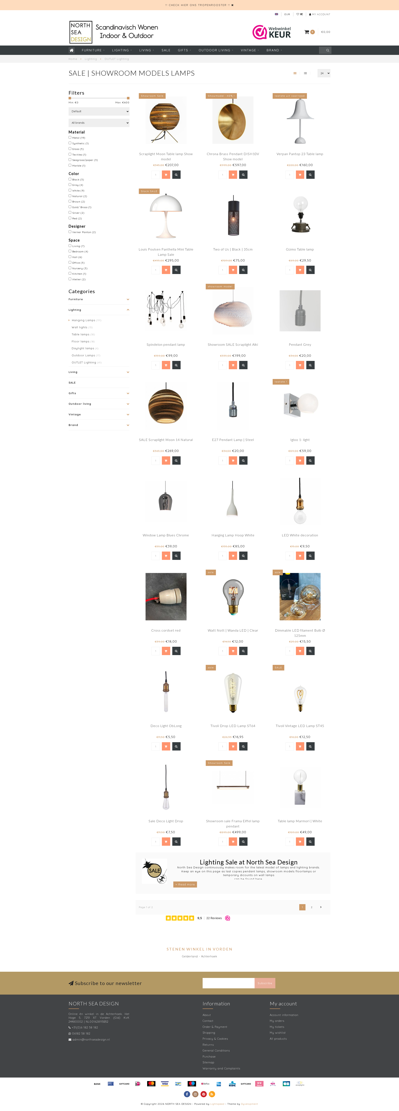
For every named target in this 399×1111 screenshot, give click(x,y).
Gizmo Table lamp (300, 249)
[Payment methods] (97, 1084)
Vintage (248, 50)
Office (78, 262)
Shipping (209, 1032)
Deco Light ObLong (166, 726)
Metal (78, 137)
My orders (277, 1020)
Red (77, 218)
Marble (79, 165)
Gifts (183, 50)
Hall (77, 257)
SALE (166, 50)
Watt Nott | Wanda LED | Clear (233, 630)
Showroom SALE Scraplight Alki (233, 344)
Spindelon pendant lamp (166, 344)
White (78, 190)
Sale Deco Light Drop (166, 821)
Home (73, 58)
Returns (208, 1044)
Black (78, 179)
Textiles (79, 154)
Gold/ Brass (82, 207)
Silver (78, 212)
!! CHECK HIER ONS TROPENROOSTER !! (197, 5)
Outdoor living (214, 50)
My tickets (277, 1026)
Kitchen (79, 273)
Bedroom (80, 251)
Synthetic (80, 143)
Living (145, 50)
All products (278, 1038)
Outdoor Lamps (86, 355)
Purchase (209, 1056)
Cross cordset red (166, 630)
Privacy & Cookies (215, 1038)
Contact (208, 1020)
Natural (79, 196)
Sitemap (208, 1062)
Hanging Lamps (86, 320)
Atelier (79, 279)
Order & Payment (215, 1026)
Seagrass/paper (85, 160)
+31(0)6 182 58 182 (85, 1027)
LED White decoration (300, 535)
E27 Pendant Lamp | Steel (233, 440)
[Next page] (321, 907)
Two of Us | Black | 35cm (233, 249)
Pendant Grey (300, 344)
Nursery (80, 268)
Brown (78, 201)
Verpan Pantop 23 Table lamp (300, 154)
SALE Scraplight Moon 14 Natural (166, 440)
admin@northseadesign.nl (91, 1039)
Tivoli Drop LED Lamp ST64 (233, 726)
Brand (273, 50)
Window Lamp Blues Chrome (166, 535)
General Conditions (216, 1050)
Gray (77, 184)
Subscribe (265, 983)
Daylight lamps (85, 348)
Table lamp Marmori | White (300, 821)
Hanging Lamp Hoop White (233, 535)
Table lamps (83, 334)
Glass (78, 149)
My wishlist (278, 1032)
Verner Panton (84, 232)
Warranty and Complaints (221, 1068)
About (207, 1015)
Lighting (120, 50)
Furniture (92, 50)
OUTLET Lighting (87, 362)
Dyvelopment (249, 1103)
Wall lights (82, 327)
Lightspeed (217, 1103)
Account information (284, 1015)
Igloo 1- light (300, 440)
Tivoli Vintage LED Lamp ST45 (300, 726)
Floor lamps (83, 341)
